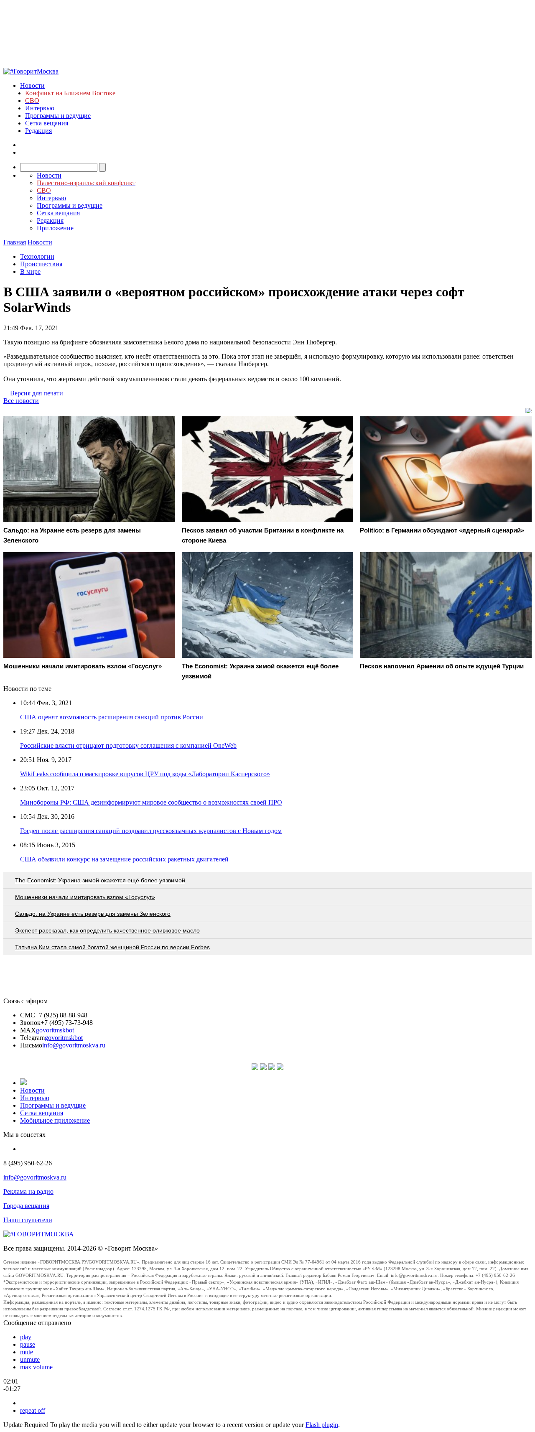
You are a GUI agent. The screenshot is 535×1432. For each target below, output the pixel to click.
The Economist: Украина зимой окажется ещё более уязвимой (100, 880)
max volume (36, 1367)
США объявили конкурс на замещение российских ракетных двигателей (124, 859)
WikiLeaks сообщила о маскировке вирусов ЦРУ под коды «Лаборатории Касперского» (145, 773)
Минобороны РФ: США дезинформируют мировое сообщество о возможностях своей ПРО (151, 802)
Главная (14, 242)
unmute (30, 1359)
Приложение (55, 228)
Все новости (21, 400)
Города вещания (26, 1205)
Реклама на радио (28, 1191)
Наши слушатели (27, 1219)
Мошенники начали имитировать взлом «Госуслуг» (85, 897)
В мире (30, 271)
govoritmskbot (55, 1030)
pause (27, 1344)
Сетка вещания (46, 123)
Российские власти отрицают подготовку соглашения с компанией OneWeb (128, 745)
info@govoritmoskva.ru (73, 1045)
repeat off (32, 1410)
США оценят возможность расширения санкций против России (111, 717)
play (25, 1336)
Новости (32, 85)
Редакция (38, 130)
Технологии (37, 256)
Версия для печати (36, 393)
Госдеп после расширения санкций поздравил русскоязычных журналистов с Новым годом (151, 830)
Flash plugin (322, 1424)
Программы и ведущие (58, 115)
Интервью (39, 108)
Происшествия (41, 264)
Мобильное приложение (55, 1120)
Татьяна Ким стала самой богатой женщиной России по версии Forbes (112, 947)
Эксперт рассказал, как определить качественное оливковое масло (107, 930)
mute (26, 1352)
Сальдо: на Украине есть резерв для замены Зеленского (93, 913)
